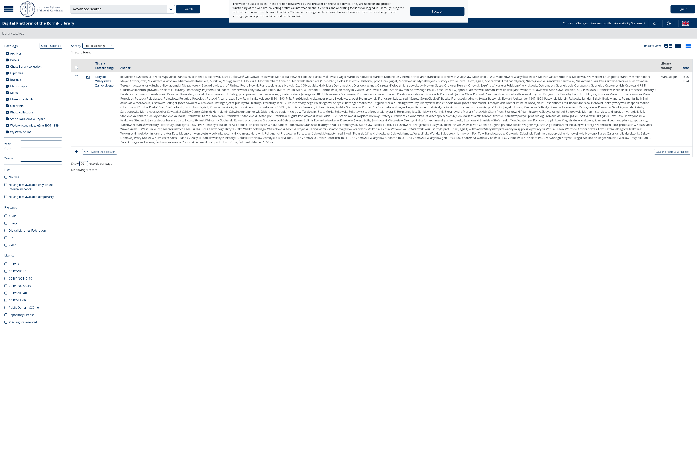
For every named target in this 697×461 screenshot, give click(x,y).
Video (12, 245)
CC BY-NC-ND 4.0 (20, 278)
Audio (13, 216)
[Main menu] (9, 9)
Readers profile (601, 23)
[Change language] (687, 23)
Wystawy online (20, 132)
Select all (55, 45)
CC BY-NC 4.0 (18, 271)
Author (125, 68)
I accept (437, 11)
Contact (568, 23)
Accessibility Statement (629, 23)
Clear (44, 45)
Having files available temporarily (31, 197)
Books (14, 60)
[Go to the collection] (88, 77)
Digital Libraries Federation (27, 230)
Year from (7, 146)
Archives (16, 53)
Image (13, 223)
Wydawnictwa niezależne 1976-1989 (34, 125)
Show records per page (91, 164)
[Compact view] (678, 46)
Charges (582, 23)
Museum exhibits (22, 99)
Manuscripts (18, 86)
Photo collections (22, 112)
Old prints (17, 106)
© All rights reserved (23, 322)
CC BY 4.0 (15, 264)
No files (14, 177)
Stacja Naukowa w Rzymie (27, 119)
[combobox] (118, 9)
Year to (9, 158)
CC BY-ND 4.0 (18, 293)
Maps (14, 93)
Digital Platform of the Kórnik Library (38, 23)
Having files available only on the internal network (31, 187)
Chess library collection (26, 67)
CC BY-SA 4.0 (17, 300)
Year (685, 68)
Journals (16, 80)
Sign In (682, 9)
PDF (11, 238)
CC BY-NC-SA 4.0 (20, 286)
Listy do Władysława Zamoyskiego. (104, 81)
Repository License (21, 315)
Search (188, 9)
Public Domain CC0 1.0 (24, 308)
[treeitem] (33, 53)
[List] (668, 46)
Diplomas (16, 73)
